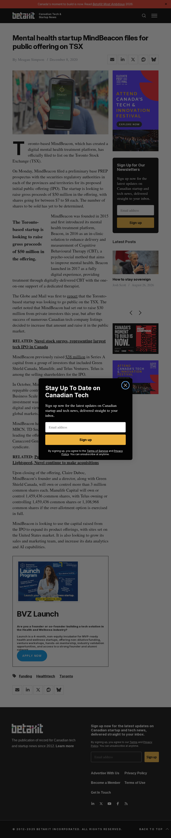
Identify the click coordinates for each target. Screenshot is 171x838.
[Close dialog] (125, 385)
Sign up (85, 440)
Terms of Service (97, 450)
